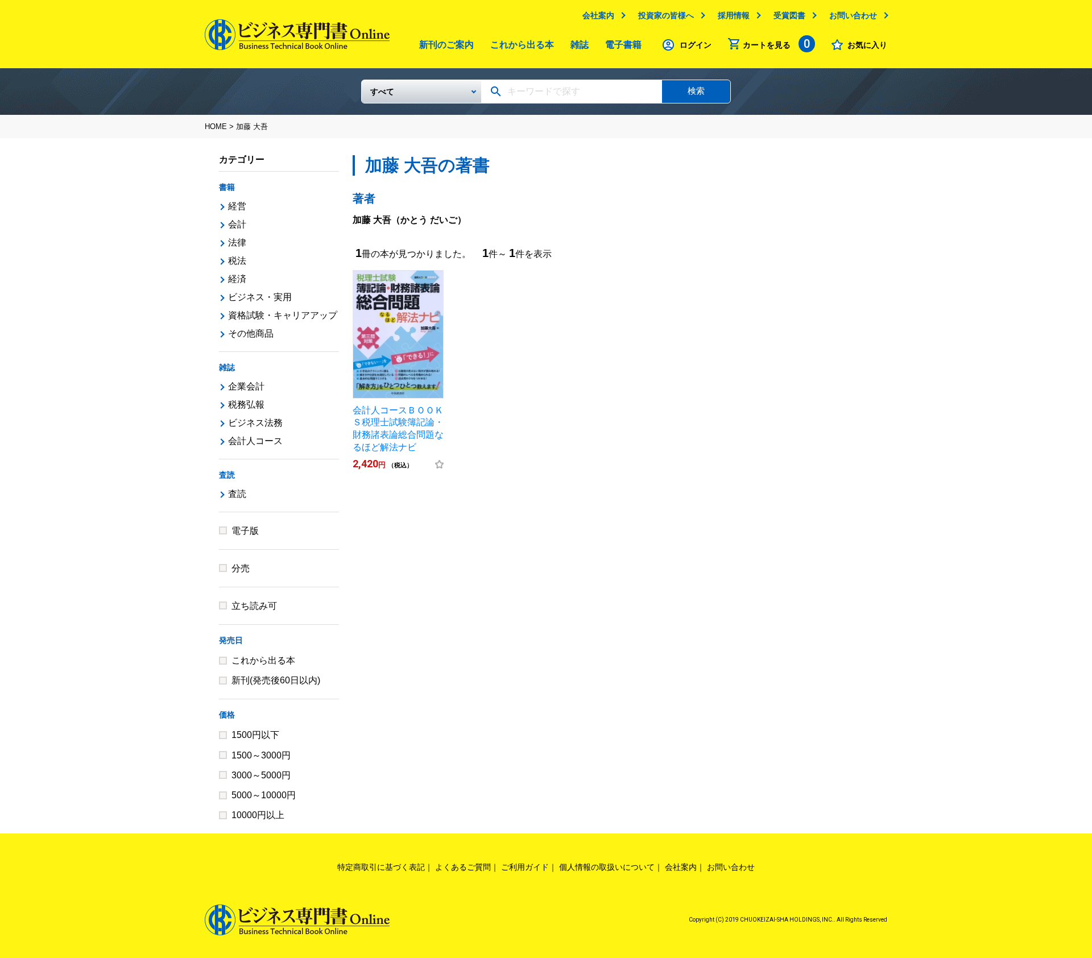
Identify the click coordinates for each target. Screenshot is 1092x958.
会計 (237, 224)
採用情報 (734, 15)
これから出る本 (522, 44)
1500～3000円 (261, 755)
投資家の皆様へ (666, 15)
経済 (237, 279)
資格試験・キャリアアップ (282, 315)
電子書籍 (623, 44)
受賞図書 (789, 15)
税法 (237, 261)
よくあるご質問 (463, 867)
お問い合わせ (853, 15)
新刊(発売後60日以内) (275, 680)
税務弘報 (246, 404)
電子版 (245, 531)
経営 (237, 206)
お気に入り (867, 44)
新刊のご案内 (446, 44)
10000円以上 (257, 815)
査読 (227, 474)
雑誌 (579, 44)
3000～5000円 (261, 775)
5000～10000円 (263, 795)
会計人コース (255, 441)
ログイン (696, 44)
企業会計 (246, 386)
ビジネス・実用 (260, 297)
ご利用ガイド (525, 867)
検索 (696, 91)
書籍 (227, 187)
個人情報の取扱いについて (607, 867)
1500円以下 (255, 735)
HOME (216, 126)
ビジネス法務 (255, 423)
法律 (237, 242)
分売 (240, 568)
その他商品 (251, 333)
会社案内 (598, 15)
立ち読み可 (254, 606)
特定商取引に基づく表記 (381, 867)
